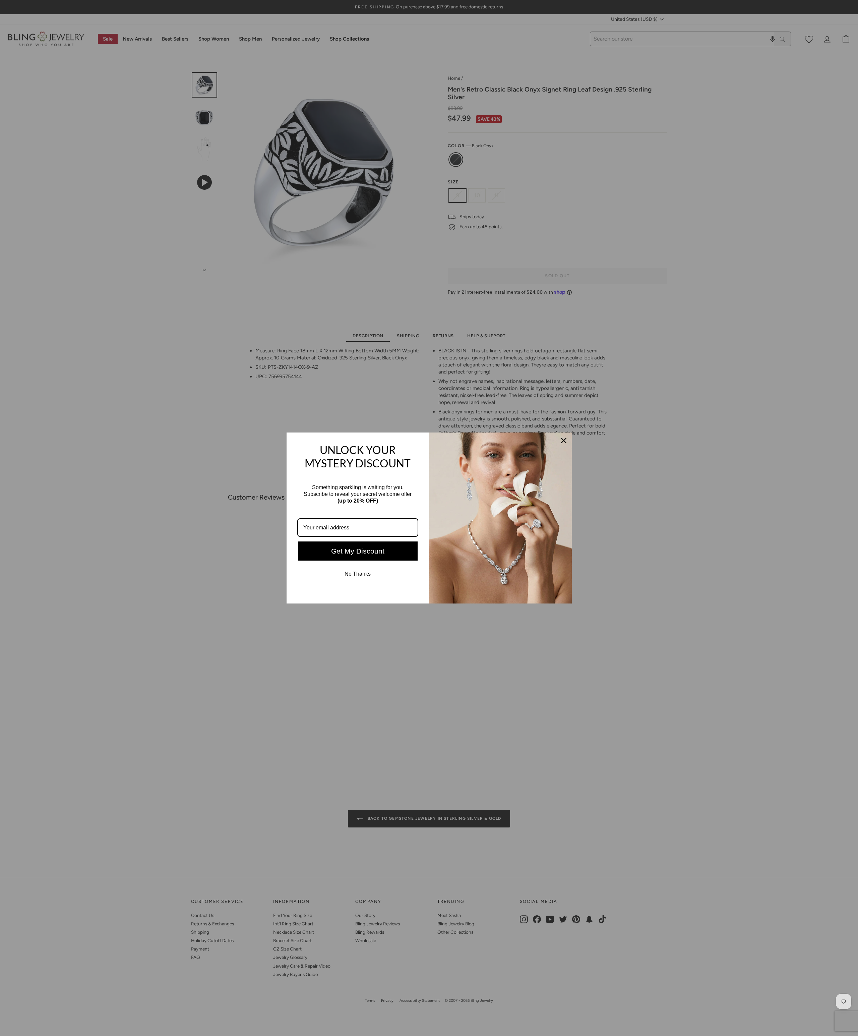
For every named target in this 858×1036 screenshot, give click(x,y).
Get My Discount (357, 551)
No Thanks (358, 574)
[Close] (564, 441)
